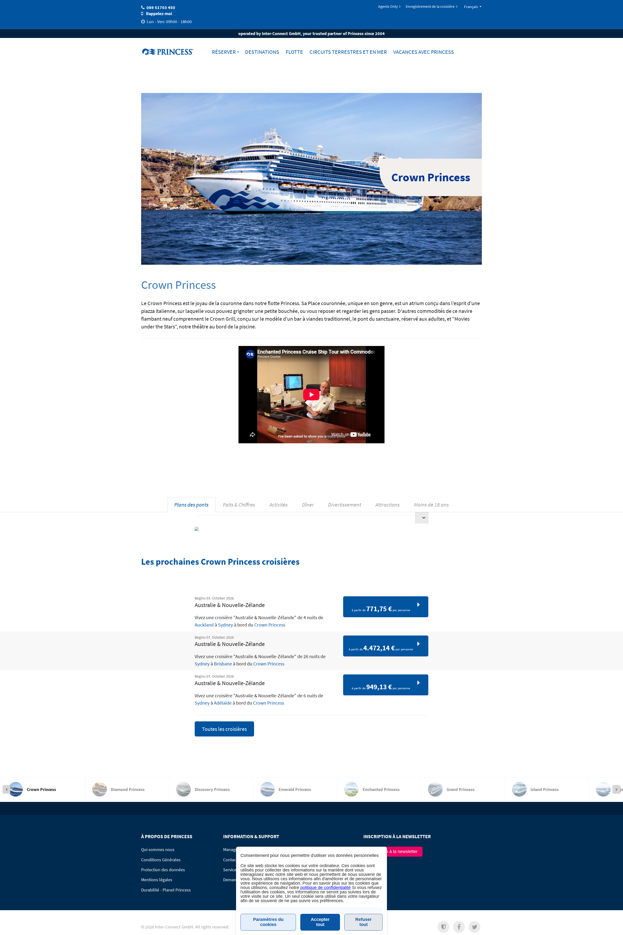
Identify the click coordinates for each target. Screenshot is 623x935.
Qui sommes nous (157, 849)
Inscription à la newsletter (393, 851)
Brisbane (223, 664)
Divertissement (344, 504)
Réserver (224, 52)
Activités (278, 504)
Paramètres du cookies (268, 922)
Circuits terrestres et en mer (348, 52)
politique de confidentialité (325, 887)
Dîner (308, 504)
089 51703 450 (161, 7)
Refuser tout (363, 922)
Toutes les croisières (224, 729)
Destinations (262, 52)
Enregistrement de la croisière (430, 6)
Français (471, 6)
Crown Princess (269, 625)
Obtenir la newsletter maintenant (427, 929)
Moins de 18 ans (431, 504)
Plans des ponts (191, 504)
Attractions (388, 504)
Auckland (204, 625)
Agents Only (388, 6)
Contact (230, 859)
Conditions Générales (161, 859)
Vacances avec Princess (423, 52)
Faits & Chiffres (239, 504)
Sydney (225, 625)
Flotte (294, 52)
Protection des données (163, 869)
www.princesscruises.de (171, 51)
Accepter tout (320, 922)
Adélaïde (223, 703)
